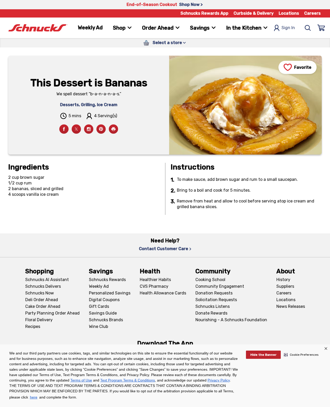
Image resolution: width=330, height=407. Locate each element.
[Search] (308, 27)
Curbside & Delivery (254, 13)
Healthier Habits (155, 279)
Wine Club (98, 326)
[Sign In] (321, 27)
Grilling (88, 104)
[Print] (113, 129)
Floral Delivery (39, 319)
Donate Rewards (211, 313)
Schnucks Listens (212, 306)
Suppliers (285, 286)
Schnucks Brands (106, 319)
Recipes (32, 326)
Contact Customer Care (163, 248)
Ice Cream (107, 104)
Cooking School (210, 279)
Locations (289, 13)
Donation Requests (214, 293)
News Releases (290, 306)
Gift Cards (99, 306)
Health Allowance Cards (163, 293)
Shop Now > (191, 4)
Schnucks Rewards (107, 279)
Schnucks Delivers (43, 286)
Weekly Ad (90, 27)
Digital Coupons (104, 299)
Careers (312, 13)
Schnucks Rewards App (204, 13)
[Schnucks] (38, 28)
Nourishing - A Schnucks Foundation (231, 319)
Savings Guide (103, 313)
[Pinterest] (101, 129)
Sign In (288, 27)
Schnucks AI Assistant (47, 279)
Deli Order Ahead (41, 299)
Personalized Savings (109, 293)
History (283, 279)
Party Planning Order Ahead (52, 313)
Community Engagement (219, 286)
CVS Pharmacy (154, 286)
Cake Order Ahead (42, 306)
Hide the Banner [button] (263, 355)
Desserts (69, 104)
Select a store (167, 42)
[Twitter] (76, 129)
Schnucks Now (39, 293)
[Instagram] (88, 129)
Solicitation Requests (216, 299)
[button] (301, 355)
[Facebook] (64, 129)
